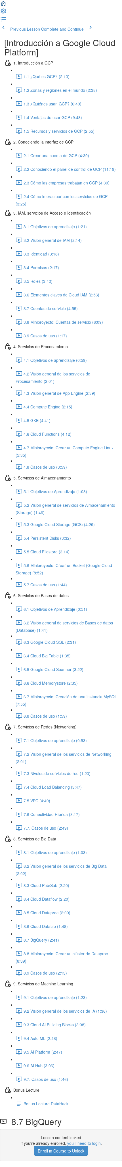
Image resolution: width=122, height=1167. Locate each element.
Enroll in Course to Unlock (61, 1151)
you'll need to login (84, 1143)
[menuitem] (3, 13)
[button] (3, 5)
